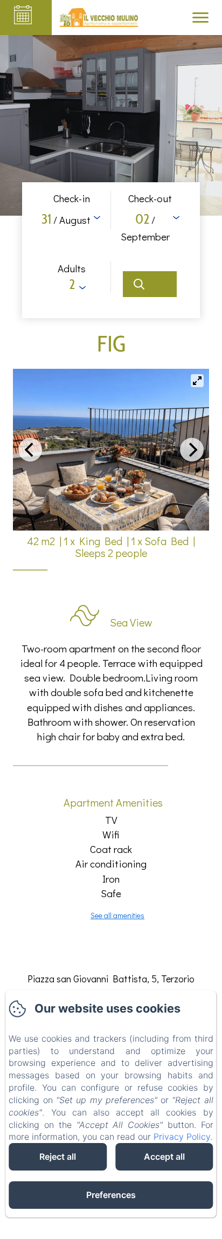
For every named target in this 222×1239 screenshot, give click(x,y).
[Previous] (30, 450)
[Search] (150, 284)
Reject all (57, 1156)
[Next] (192, 450)
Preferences (111, 1194)
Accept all (164, 1156)
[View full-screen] (197, 380)
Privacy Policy (182, 1136)
